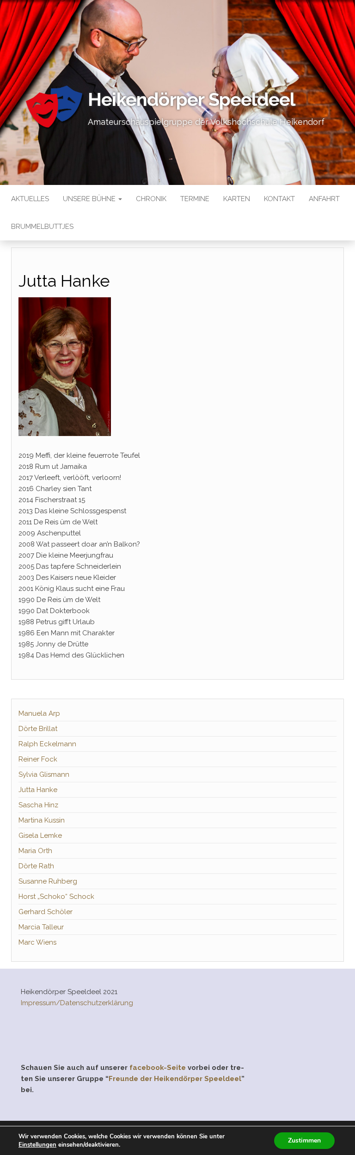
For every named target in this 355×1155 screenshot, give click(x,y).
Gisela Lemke (40, 835)
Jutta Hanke (37, 790)
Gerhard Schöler (45, 912)
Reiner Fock (37, 759)
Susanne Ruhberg (47, 881)
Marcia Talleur (41, 927)
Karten (236, 199)
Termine (194, 199)
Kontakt (279, 199)
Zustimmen (304, 1140)
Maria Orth (35, 851)
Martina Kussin (41, 820)
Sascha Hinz (38, 805)
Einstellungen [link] (37, 1145)
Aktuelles (30, 199)
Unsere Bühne (90, 199)
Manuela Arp (39, 713)
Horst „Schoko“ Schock (56, 896)
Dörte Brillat (37, 729)
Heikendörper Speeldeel (191, 99)
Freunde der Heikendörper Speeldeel (175, 1079)
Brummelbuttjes (42, 226)
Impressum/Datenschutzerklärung (77, 1003)
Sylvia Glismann (43, 774)
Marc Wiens (37, 942)
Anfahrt (324, 199)
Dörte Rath (36, 866)
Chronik (151, 199)
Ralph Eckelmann (47, 744)
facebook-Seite (157, 1067)
